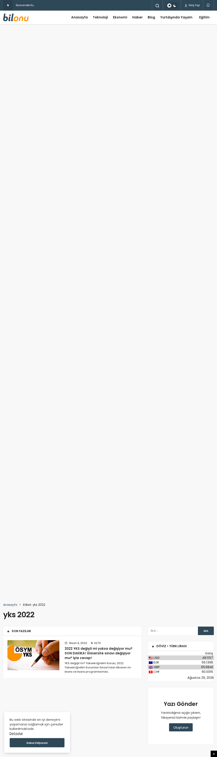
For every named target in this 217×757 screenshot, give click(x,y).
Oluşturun (180, 727)
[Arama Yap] (157, 6)
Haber (137, 17)
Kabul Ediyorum (37, 743)
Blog (151, 17)
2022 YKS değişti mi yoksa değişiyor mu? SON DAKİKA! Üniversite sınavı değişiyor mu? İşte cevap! (98, 653)
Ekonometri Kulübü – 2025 (32, 5)
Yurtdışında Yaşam (176, 17)
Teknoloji (100, 17)
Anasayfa (79, 17)
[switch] (172, 5)
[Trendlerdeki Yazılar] (8, 5)
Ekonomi (120, 17)
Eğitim (204, 17)
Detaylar (16, 733)
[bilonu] (16, 17)
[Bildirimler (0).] (208, 5)
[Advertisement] (108, 40)
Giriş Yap (194, 5)
